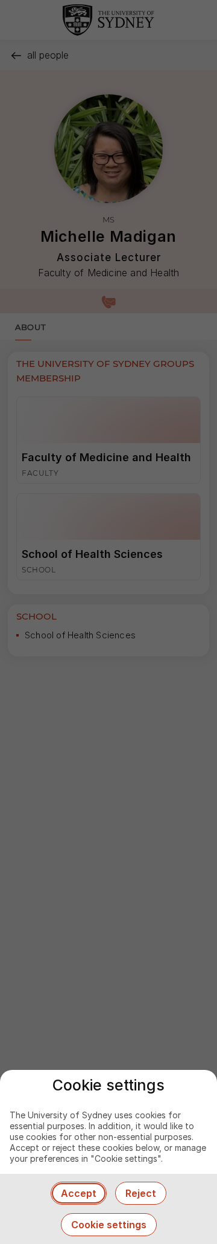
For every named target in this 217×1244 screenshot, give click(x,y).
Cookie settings (108, 1225)
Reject (140, 1193)
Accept (78, 1193)
